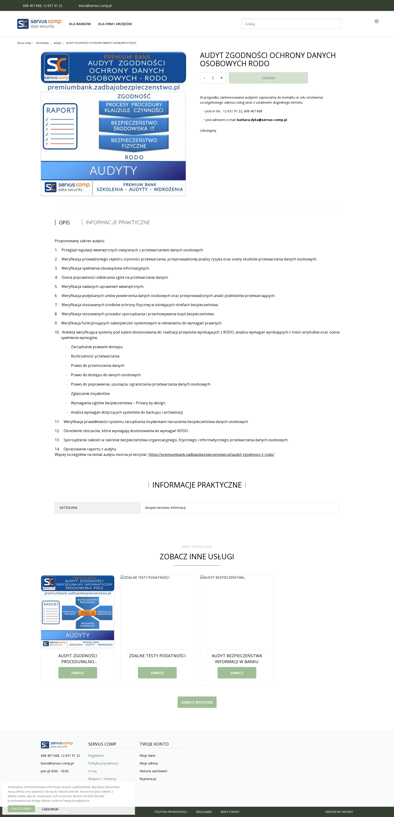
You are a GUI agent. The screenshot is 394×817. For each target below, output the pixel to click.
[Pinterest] (233, 130)
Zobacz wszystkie (197, 702)
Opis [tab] (64, 222)
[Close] (129, 788)
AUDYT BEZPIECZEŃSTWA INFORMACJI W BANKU (237, 658)
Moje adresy (149, 763)
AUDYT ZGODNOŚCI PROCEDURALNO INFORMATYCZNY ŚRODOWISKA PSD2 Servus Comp (78, 664)
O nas (92, 771)
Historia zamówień (153, 771)
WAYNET (347, 812)
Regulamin (96, 755)
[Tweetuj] (224, 130)
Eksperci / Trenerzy (102, 779)
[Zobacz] (335, 24)
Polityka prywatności (103, 763)
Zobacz (77, 673)
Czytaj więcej (50, 809)
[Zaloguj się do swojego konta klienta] (364, 24)
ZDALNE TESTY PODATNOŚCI (157, 655)
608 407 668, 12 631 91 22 (42, 5)
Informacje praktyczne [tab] (118, 222)
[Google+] (229, 130)
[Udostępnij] (219, 130)
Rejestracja (148, 779)
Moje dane (148, 755)
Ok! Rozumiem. (21, 809)
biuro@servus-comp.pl (95, 5)
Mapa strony (230, 812)
